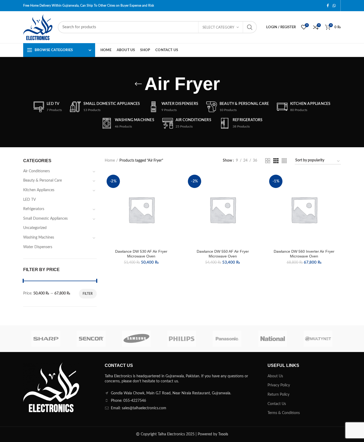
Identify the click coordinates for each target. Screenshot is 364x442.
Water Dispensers (37, 247)
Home (110, 160)
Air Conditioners (36, 171)
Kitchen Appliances (38, 190)
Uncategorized (35, 228)
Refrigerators (33, 209)
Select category (218, 27)
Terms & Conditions (284, 413)
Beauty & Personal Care (42, 180)
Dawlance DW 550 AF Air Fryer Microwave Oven (223, 253)
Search (249, 27)
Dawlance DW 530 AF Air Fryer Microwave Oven (141, 253)
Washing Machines (38, 237)
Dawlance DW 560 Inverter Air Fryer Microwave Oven (304, 253)
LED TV (29, 200)
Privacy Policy (279, 385)
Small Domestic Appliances (45, 218)
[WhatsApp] (334, 5)
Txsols (223, 434)
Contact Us (277, 404)
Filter (88, 293)
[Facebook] (328, 5)
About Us (275, 376)
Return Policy (278, 394)
